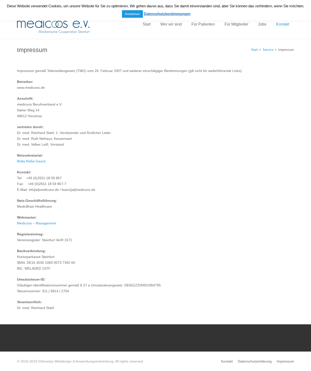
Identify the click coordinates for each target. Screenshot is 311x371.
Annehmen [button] (132, 14)
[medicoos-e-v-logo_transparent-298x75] (53, 24)
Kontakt (227, 361)
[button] (185, 24)
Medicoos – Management (36, 223)
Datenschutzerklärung (255, 361)
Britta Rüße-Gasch (31, 161)
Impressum (285, 361)
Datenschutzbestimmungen (167, 14)
